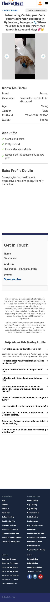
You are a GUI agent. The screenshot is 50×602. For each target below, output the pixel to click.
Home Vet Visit (33, 513)
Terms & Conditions (34, 571)
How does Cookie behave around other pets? (24, 406)
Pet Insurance (32, 521)
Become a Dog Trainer (10, 567)
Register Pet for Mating (36, 550)
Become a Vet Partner (10, 563)
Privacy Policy (32, 559)
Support (5, 504)
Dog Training (32, 504)
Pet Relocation (32, 517)
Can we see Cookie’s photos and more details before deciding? (24, 422)
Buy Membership (8, 521)
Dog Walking (32, 509)
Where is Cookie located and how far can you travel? (24, 398)
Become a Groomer (9, 559)
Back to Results (10, 10)
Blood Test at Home (34, 542)
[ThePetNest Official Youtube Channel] (40, 576)
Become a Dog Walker (10, 571)
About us (5, 509)
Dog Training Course (35, 525)
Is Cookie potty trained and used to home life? (22, 379)
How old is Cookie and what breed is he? (21, 349)
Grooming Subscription (11, 542)
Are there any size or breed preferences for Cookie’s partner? (22, 413)
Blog (3, 500)
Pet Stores (6, 513)
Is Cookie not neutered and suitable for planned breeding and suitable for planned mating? (22, 389)
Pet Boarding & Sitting (35, 533)
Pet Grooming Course (10, 579)
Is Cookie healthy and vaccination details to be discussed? (23, 362)
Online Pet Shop (8, 517)
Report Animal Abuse (10, 529)
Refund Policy (32, 563)
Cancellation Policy (34, 567)
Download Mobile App (10, 533)
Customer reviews (9, 525)
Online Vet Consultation (36, 537)
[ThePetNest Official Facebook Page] (29, 576)
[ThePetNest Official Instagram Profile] (35, 576)
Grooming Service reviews (12, 537)
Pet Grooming (32, 500)
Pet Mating (31, 529)
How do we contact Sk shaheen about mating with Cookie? (24, 431)
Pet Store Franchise (9, 584)
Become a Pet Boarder (10, 575)
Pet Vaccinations (33, 546)
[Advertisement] (25, 199)
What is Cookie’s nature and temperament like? (22, 370)
